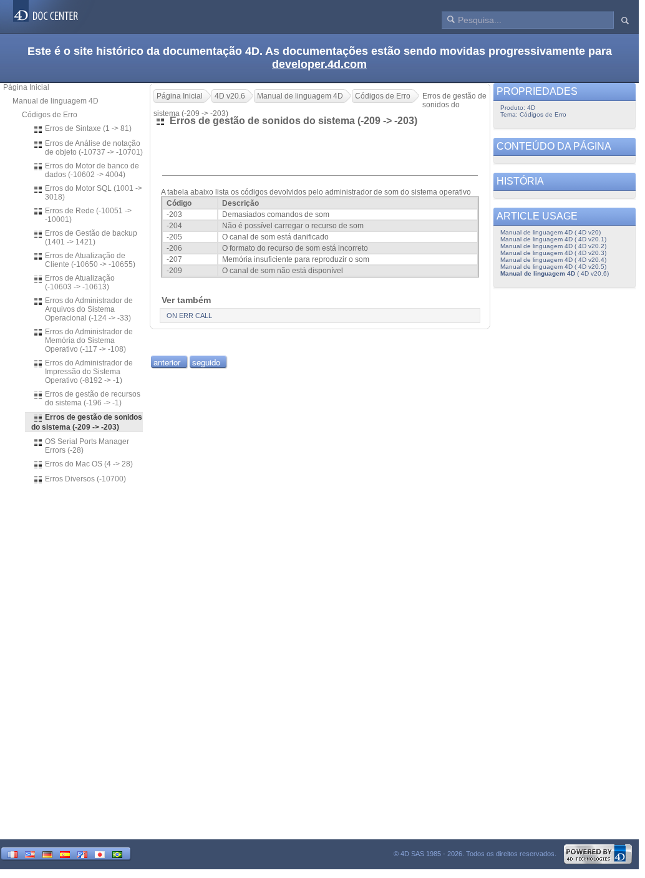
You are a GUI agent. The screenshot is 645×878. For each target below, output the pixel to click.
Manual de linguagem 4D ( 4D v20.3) (553, 252)
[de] (47, 853)
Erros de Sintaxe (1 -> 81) (88, 128)
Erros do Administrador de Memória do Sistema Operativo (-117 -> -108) (89, 340)
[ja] (100, 853)
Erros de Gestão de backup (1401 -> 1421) (91, 237)
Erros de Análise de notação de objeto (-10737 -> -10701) (94, 148)
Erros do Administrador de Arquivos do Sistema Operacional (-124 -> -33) (89, 309)
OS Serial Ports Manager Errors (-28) (87, 446)
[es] (65, 853)
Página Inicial (26, 87)
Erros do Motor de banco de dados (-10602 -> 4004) (92, 170)
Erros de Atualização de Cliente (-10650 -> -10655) (90, 260)
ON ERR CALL (189, 315)
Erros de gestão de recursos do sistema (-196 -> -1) (92, 398)
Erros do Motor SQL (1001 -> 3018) (93, 192)
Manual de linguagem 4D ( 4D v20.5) (553, 266)
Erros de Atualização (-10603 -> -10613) (80, 282)
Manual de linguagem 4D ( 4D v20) (550, 232)
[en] (30, 853)
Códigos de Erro (49, 114)
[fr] (12, 853)
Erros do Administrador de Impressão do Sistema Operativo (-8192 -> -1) (89, 372)
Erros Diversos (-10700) (85, 479)
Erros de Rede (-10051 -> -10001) (88, 215)
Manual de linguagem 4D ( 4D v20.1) (553, 239)
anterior (166, 362)
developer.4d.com (319, 64)
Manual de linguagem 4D (55, 101)
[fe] (82, 853)
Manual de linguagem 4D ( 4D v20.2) (553, 246)
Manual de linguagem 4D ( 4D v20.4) (553, 259)
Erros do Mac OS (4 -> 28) (89, 464)
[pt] (117, 853)
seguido (206, 362)
